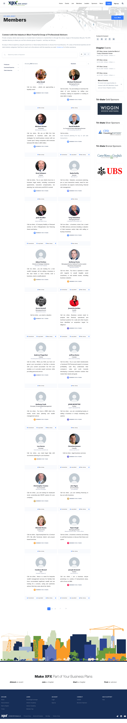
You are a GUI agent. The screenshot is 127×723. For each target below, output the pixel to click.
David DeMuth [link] (74, 126)
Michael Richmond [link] (74, 82)
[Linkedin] (109, 39)
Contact (79, 699)
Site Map (48, 716)
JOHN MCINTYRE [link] (74, 404)
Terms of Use (56, 716)
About (2, 699)
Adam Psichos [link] (41, 262)
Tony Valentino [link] (74, 218)
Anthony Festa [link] (74, 262)
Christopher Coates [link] (41, 486)
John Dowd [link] (41, 82)
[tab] (81, 54)
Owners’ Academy (31, 702)
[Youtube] (113, 39)
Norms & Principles (38, 716)
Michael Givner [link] (41, 126)
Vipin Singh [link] (74, 528)
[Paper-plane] (105, 39)
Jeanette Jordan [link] (74, 308)
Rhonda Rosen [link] (41, 528)
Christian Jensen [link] (74, 446)
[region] (110, 53)
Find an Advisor (5, 702)
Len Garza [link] (41, 446)
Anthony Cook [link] (41, 404)
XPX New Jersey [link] (9, 16)
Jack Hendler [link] (41, 218)
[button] (4, 3)
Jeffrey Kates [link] (74, 355)
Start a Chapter (5, 706)
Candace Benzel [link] (41, 570)
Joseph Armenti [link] (74, 570)
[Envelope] (101, 39)
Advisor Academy (31, 706)
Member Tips (29, 709)
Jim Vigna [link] (74, 486)
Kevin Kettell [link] (41, 308)
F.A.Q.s (3, 709)
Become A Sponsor (82, 702)
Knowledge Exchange (32, 699)
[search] (39, 55)
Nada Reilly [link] (74, 173)
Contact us (60, 47)
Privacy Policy (27, 716)
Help (103, 699)
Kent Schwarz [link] (41, 173)
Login (53, 699)
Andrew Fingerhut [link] (41, 355)
